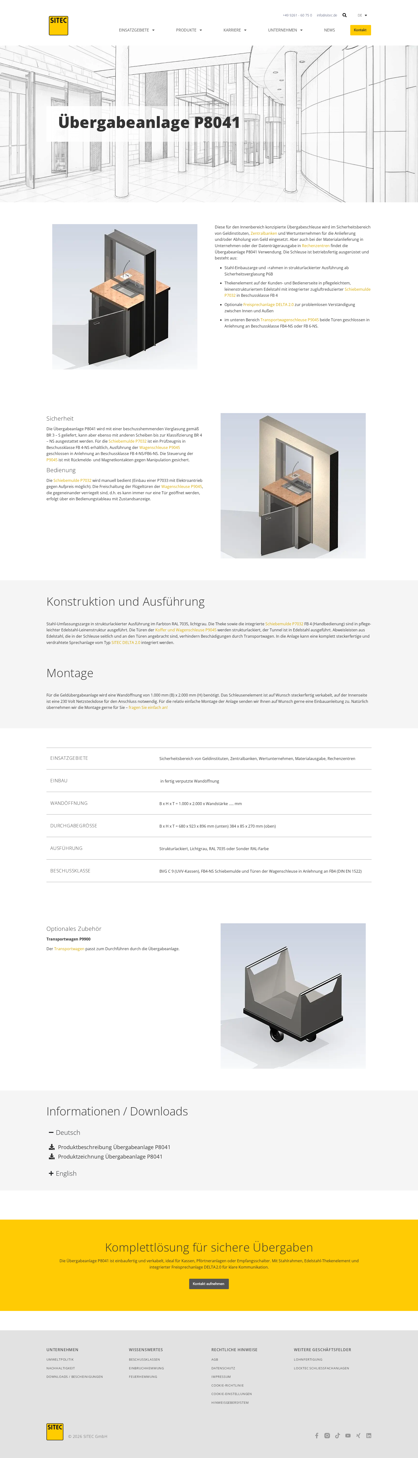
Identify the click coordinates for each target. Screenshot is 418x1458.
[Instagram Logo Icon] (327, 1435)
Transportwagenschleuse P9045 (290, 319)
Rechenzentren (316, 245)
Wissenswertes (146, 1349)
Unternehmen (282, 30)
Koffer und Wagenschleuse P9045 (185, 630)
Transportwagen (69, 948)
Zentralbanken (264, 233)
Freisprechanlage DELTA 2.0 (268, 304)
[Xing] (358, 1435)
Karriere (232, 30)
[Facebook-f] (317, 1435)
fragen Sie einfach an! (148, 707)
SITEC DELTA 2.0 (126, 642)
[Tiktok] (337, 1435)
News (329, 30)
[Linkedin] (369, 1435)
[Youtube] (348, 1435)
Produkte (186, 30)
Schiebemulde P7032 (128, 441)
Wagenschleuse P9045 (159, 447)
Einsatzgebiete (134, 30)
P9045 (52, 459)
